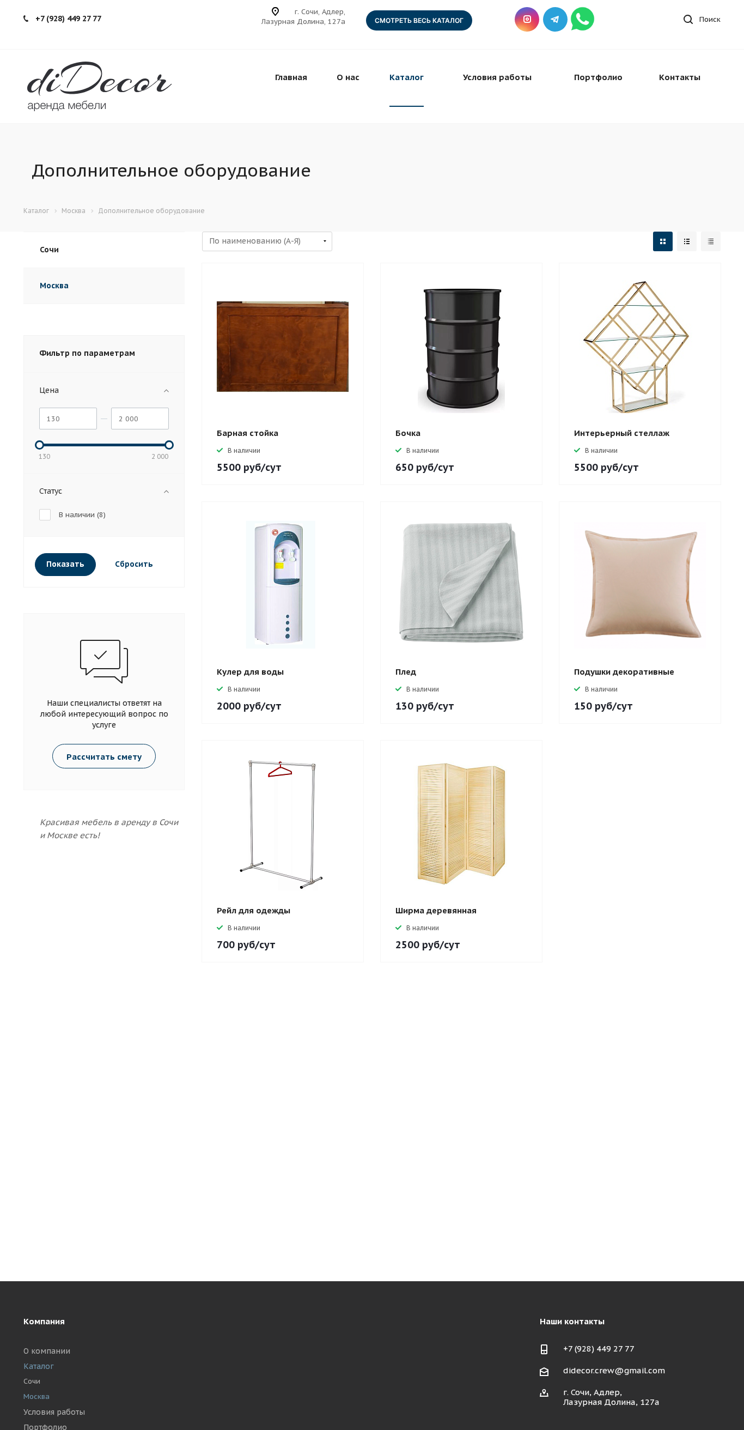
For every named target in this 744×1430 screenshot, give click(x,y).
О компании (46, 1351)
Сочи (49, 250)
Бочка (407, 433)
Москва (54, 285)
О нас (348, 77)
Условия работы (497, 77)
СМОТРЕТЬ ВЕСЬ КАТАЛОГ (419, 20)
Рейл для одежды (253, 910)
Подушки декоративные (624, 671)
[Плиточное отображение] (663, 241)
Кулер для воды (250, 671)
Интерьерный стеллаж (621, 433)
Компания (44, 1321)
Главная (291, 77)
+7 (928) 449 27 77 (68, 18)
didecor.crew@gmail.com (614, 1370)
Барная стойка (247, 433)
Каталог (406, 77)
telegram (555, 19)
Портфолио (598, 77)
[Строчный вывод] (687, 241)
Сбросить (134, 564)
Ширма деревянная (436, 910)
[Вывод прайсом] (711, 241)
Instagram (527, 19)
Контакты (679, 77)
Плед (405, 671)
